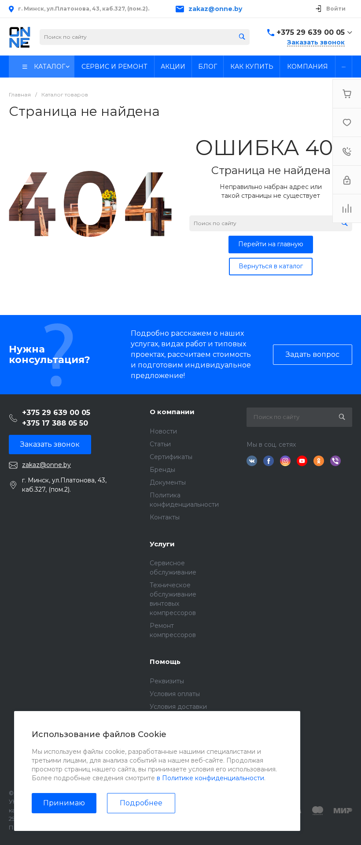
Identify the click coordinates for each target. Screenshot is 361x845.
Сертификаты (171, 457)
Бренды (162, 470)
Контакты (165, 517)
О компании (172, 412)
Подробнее (141, 803)
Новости (163, 431)
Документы (168, 482)
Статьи (160, 444)
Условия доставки (178, 707)
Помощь (165, 661)
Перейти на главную (270, 244)
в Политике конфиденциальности (210, 778)
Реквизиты (167, 681)
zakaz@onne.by (215, 9)
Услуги (162, 544)
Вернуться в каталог (271, 266)
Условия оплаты (175, 694)
